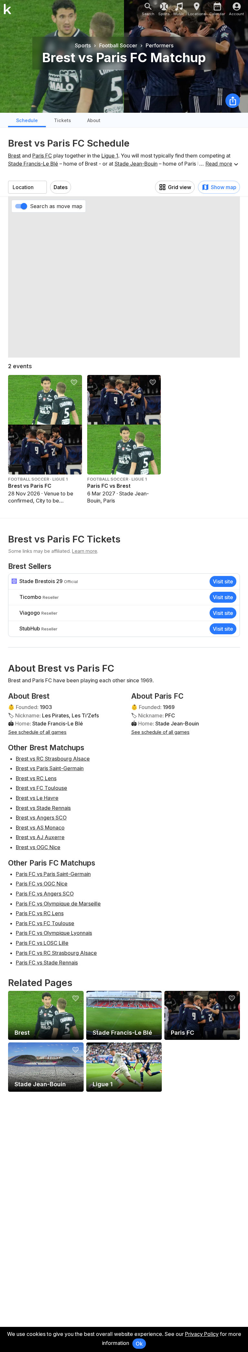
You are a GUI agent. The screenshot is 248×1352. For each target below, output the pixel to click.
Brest (14, 155)
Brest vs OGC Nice (38, 847)
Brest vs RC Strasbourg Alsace (53, 758)
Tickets (62, 120)
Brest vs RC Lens (36, 778)
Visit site (223, 581)
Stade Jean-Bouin (136, 163)
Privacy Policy (202, 1334)
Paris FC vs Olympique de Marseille (58, 903)
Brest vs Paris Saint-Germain (50, 768)
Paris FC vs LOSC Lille (42, 943)
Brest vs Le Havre (37, 798)
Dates (60, 187)
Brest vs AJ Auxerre (40, 837)
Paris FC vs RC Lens (40, 913)
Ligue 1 (109, 155)
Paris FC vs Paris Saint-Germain (53, 874)
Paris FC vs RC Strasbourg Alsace (56, 953)
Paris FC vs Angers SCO (45, 893)
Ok (139, 1343)
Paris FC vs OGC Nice (41, 883)
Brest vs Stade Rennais (43, 808)
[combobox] (27, 187)
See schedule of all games (37, 732)
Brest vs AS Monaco (40, 827)
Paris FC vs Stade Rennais (47, 962)
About (93, 120)
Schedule (27, 120)
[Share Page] (232, 100)
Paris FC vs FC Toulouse (45, 923)
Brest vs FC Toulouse (41, 788)
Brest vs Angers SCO (41, 817)
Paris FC (42, 155)
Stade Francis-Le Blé (33, 163)
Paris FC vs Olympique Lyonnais (54, 933)
